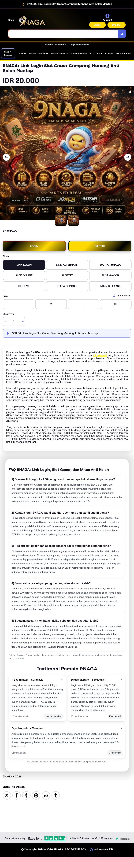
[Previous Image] (6, 157)
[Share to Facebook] (16, 795)
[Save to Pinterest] (36, 795)
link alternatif (100, 355)
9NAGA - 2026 (12, 776)
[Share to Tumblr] (55, 795)
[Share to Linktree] (26, 795)
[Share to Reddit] (46, 795)
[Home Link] (32, 20)
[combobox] (63, 34)
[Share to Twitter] (7, 795)
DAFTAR (116, 24)
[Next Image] (127, 157)
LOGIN (97, 24)
